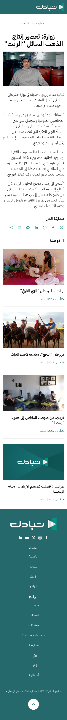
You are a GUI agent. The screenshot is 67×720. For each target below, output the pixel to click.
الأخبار (33, 576)
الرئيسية (33, 556)
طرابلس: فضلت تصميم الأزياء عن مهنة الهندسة (36, 488)
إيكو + (33, 665)
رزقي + (33, 655)
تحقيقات (33, 625)
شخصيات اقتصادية (33, 635)
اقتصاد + (33, 615)
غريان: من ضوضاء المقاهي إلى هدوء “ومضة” (38, 420)
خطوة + (34, 645)
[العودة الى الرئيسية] (50, 7)
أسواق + (33, 675)
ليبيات (26, 23)
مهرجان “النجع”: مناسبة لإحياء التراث (37, 354)
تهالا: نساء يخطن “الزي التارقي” (42, 291)
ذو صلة (55, 240)
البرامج (33, 586)
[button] (5, 7)
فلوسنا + (33, 605)
